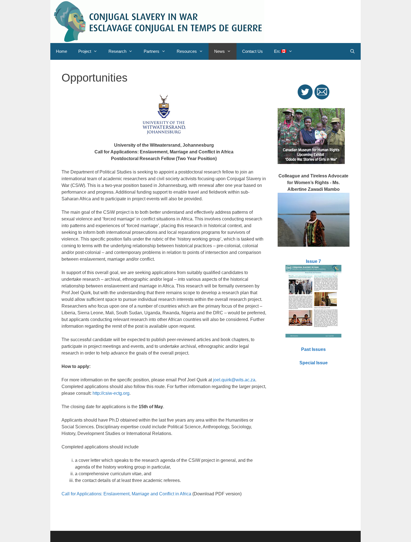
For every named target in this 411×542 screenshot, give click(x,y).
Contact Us (252, 51)
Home (61, 51)
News (219, 51)
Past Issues (313, 349)
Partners (151, 51)
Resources (187, 51)
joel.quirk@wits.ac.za (234, 379)
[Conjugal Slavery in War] (157, 21)
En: (277, 51)
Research (117, 51)
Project (84, 51)
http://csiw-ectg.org (111, 393)
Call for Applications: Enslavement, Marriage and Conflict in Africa (126, 493)
